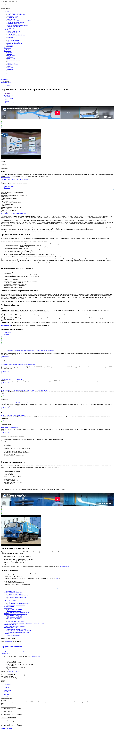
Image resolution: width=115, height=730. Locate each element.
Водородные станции (13, 23)
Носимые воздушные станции (16, 605)
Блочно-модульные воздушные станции (18, 603)
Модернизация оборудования (15, 42)
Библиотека (7, 48)
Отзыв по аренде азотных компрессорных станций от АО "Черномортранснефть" (24, 390)
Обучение (10, 46)
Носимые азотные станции (15, 598)
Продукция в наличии (13, 635)
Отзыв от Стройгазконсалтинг (9, 427)
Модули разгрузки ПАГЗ (14, 617)
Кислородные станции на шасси (16, 629)
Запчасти (10, 45)
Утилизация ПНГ (12, 17)
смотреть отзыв (5, 356)
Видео (9, 66)
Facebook (6, 696)
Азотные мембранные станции (16, 14)
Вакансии (10, 67)
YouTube (6, 694)
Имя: (2, 705)
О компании (7, 51)
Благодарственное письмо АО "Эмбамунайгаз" (14, 402)
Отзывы (9, 54)
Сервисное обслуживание (14, 43)
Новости (6, 49)
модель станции (64, 566)
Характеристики (5, 179)
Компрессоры (11, 19)
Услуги (6, 38)
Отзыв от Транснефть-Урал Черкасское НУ (13, 415)
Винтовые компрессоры (14, 611)
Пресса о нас (11, 63)
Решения (6, 29)
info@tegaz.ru (4, 79)
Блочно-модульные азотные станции (17, 595)
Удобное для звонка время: (8, 717)
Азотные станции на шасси (16, 594)
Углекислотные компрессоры (15, 621)
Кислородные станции (13, 26)
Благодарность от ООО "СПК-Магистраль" (13, 379)
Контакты (10, 69)
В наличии (10, 28)
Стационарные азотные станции (16, 597)
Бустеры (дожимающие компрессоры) (18, 612)
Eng (5, 5)
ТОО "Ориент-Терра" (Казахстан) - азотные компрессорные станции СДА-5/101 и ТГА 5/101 (27, 350)
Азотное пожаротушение (14, 34)
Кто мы (9, 52)
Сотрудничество (12, 55)
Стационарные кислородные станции (18, 632)
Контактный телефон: (7, 711)
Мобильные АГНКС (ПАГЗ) (15, 615)
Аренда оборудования (13, 40)
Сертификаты (11, 58)
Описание (18, 179)
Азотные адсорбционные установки (17, 25)
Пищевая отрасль (12, 32)
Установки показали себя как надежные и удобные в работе (18, 364)
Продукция (7, 11)
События (10, 57)
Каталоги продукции (13, 60)
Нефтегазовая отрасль (13, 31)
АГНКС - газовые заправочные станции (19, 20)
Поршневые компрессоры (14, 609)
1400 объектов (8, 641)
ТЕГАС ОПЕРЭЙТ (14, 671)
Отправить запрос (6, 82)
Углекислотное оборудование (15, 22)
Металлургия (11, 37)
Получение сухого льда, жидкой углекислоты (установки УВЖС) (26, 623)
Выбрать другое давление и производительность (15, 213)
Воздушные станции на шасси (16, 602)
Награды (9, 61)
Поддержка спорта (12, 64)
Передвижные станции (14, 13)
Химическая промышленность (16, 35)
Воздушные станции (13, 16)
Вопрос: (3, 724)
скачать (57, 578)
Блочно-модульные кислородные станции (19, 630)
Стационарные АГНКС (14, 618)
